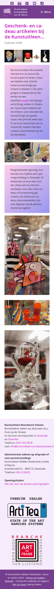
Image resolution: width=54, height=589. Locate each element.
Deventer (13, 439)
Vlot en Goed (19, 584)
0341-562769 (23, 442)
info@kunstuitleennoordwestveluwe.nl (32, 446)
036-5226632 (23, 472)
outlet (24, 100)
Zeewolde (42, 435)
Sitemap (9, 580)
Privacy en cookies (35, 577)
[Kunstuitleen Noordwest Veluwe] (15, 11)
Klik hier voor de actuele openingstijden (26, 484)
